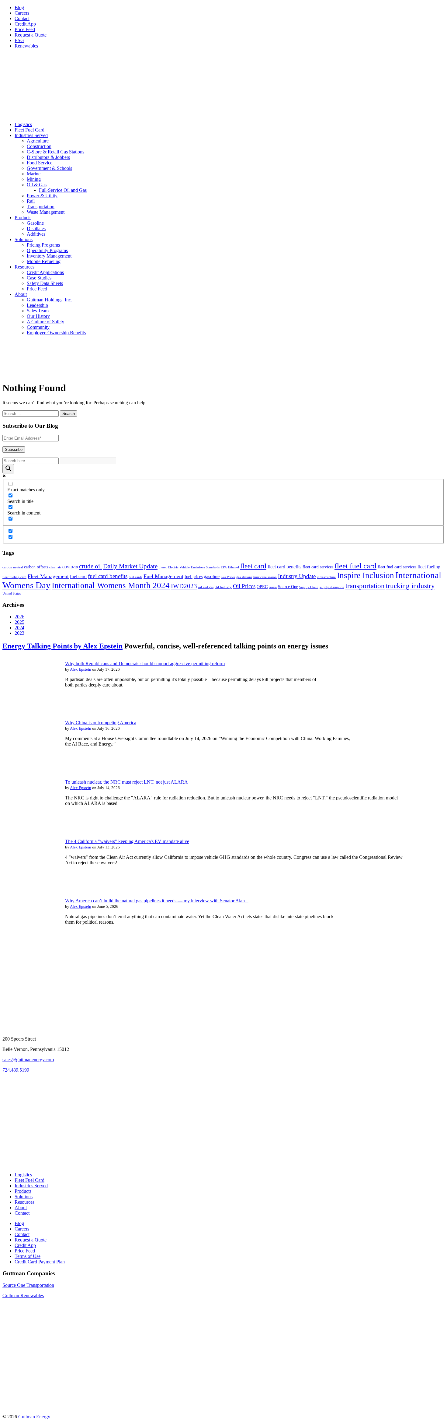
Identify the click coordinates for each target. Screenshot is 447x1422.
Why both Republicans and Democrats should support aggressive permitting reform (145, 663)
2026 (19, 616)
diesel (163, 567)
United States (11, 593)
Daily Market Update (130, 566)
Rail (31, 201)
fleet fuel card (355, 566)
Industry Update (297, 576)
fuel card (78, 576)
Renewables (26, 45)
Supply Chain (308, 587)
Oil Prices (244, 586)
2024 (19, 627)
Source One (288, 587)
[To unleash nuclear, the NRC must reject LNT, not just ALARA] (30, 824)
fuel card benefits (107, 576)
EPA (224, 567)
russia (273, 587)
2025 (19, 622)
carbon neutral (12, 567)
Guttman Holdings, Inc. (49, 299)
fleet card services (318, 567)
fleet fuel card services (397, 567)
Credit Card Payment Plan (40, 1261)
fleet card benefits (284, 566)
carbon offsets (36, 567)
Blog (19, 7)
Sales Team (38, 310)
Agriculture (38, 140)
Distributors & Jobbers (48, 157)
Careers (22, 13)
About (21, 294)
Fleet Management (48, 576)
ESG (19, 40)
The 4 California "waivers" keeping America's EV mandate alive (127, 841)
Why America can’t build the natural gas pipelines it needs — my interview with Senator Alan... (156, 900)
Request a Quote (31, 34)
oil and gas (205, 587)
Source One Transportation (28, 1285)
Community (38, 327)
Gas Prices (228, 577)
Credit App (25, 23)
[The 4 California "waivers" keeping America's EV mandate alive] (30, 884)
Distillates (36, 228)
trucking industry (410, 586)
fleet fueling (429, 566)
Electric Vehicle (179, 567)
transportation (365, 586)
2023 (19, 633)
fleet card (253, 566)
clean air (55, 567)
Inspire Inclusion (365, 575)
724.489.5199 (15, 1070)
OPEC (262, 587)
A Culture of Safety (45, 321)
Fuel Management (163, 576)
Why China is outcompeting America (100, 722)
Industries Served (31, 135)
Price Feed (25, 29)
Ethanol (233, 567)
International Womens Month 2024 (111, 585)
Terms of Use (27, 1256)
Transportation (40, 206)
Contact (22, 18)
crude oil (90, 566)
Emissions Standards (205, 567)
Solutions (24, 239)
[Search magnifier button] (8, 468)
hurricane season (265, 577)
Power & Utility (42, 195)
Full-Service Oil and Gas (63, 190)
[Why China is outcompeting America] (30, 765)
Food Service (39, 162)
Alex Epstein (80, 669)
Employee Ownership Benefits (56, 332)
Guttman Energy (34, 1416)
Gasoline (35, 223)
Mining (34, 179)
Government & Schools (49, 168)
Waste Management (45, 212)
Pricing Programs (43, 245)
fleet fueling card (14, 577)
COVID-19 (70, 567)
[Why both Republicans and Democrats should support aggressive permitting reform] (30, 706)
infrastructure (326, 577)
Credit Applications (45, 272)
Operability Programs (47, 250)
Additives (36, 234)
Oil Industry (223, 587)
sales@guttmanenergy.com (28, 1059)
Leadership (37, 305)
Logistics (23, 124)
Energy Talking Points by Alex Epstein (62, 646)
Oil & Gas (37, 184)
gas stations (244, 577)
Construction (39, 146)
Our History (38, 316)
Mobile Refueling (44, 261)
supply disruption (332, 587)
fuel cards (135, 577)
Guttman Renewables (23, 1295)
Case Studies (39, 277)
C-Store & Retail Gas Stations (55, 151)
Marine (33, 173)
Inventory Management (49, 255)
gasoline (212, 576)
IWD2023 (184, 586)
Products (23, 217)
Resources (24, 266)
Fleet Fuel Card (29, 129)
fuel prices (194, 576)
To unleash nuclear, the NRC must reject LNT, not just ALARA (126, 782)
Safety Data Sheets (45, 283)
